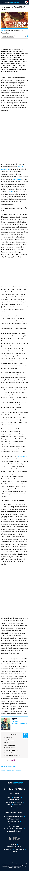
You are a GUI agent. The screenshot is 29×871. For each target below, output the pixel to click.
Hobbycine (17, 797)
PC (26, 723)
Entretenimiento (14, 800)
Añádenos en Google (8, 36)
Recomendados (10, 802)
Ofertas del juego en (5, 760)
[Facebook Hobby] (5, 789)
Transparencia (13, 824)
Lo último (20, 802)
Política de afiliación (14, 826)
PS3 (16, 723)
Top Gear (14, 851)
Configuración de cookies (14, 831)
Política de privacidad (13, 819)
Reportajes (19, 770)
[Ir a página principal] (11, 2)
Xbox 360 (22, 723)
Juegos (3, 31)
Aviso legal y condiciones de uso (13, 816)
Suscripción (19, 829)
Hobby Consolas (19, 849)
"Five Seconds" (22, 456)
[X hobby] (8, 789)
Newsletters (17, 804)
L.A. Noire (9, 191)
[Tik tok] (13, 789)
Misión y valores (9, 829)
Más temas (14, 807)
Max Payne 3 (17, 179)
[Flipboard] (21, 789)
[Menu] (2, 2)
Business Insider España (14, 847)
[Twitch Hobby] (10, 789)
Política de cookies (13, 821)
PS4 (13, 722)
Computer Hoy (7, 849)
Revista (9, 804)
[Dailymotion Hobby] (19, 789)
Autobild (13, 844)
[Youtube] (24, 789)
